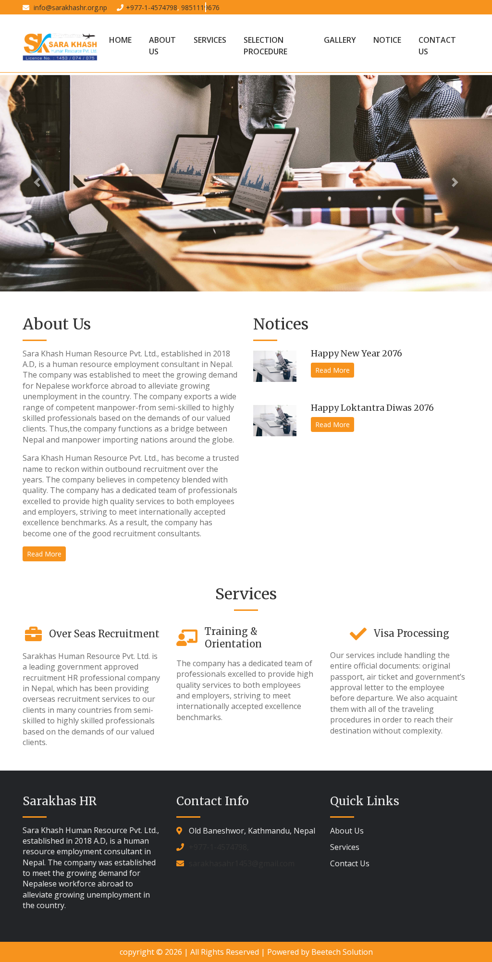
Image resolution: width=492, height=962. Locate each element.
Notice (387, 40)
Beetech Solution (342, 952)
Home (120, 40)
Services (210, 40)
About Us (162, 46)
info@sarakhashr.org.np (69, 7)
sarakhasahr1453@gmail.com (242, 863)
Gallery (340, 40)
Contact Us (437, 46)
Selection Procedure (265, 46)
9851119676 (200, 7)
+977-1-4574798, (219, 847)
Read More (44, 553)
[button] (37, 182)
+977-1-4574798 (151, 7)
